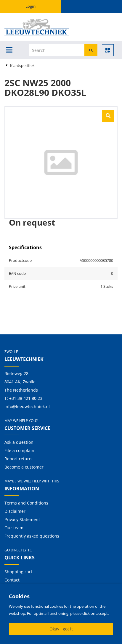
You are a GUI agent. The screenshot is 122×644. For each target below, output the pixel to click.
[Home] (25, 27)
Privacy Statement (22, 519)
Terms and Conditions (26, 503)
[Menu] (9, 50)
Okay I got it (61, 629)
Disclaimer (14, 511)
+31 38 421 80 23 (25, 398)
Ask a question (18, 442)
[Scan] (108, 50)
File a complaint (20, 450)
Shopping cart (18, 571)
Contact (12, 580)
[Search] (90, 50)
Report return (18, 458)
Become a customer (24, 467)
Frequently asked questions (31, 536)
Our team (13, 527)
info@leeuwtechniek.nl (27, 406)
